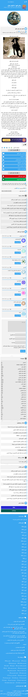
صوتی (25, 416)
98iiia (14, 507)
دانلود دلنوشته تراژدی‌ (21, 680)
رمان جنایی (23, 401)
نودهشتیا (14, 510)
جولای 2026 (24, 526)
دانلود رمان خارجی (22, 377)
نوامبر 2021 (24, 567)
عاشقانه (6, 665)
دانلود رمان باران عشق (19, 29)
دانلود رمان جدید (18, 32)
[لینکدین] (7, 148)
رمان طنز (24, 405)
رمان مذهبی (23, 412)
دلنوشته (24, 386)
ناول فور (12, 665)
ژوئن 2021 (24, 576)
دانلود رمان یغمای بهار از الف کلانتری (18, 224)
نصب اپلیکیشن (7, 140)
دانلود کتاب (23, 384)
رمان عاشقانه (23, 33)
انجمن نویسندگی (7, 678)
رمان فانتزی (23, 410)
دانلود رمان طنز (22, 678)
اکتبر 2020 (24, 599)
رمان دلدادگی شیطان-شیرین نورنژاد (19, 444)
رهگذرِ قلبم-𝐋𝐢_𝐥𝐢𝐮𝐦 (22, 450)
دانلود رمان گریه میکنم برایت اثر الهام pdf (17, 215)
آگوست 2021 (23, 570)
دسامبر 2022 (23, 555)
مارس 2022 (24, 564)
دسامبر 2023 (23, 541)
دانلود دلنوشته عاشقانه (21, 364)
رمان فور (23, 661)
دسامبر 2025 (23, 532)
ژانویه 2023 (24, 553)
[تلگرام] (9, 148)
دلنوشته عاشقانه (22, 388)
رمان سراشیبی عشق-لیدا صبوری (19, 441)
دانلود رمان (23, 32)
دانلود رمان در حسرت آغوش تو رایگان (18, 199)
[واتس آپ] (11, 148)
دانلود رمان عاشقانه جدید (20, 382)
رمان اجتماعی (23, 390)
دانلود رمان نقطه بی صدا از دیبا (20, 221)
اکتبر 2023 (24, 544)
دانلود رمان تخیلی (22, 371)
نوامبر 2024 (24, 538)
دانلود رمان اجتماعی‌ (11, 670)
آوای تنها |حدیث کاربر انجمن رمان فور (14, 135)
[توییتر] (5, 148)
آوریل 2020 (24, 610)
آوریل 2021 (24, 581)
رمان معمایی (23, 414)
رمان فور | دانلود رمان (7, 691)
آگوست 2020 (23, 605)
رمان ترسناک (23, 399)
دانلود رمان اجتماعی (22, 369)
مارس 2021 (24, 584)
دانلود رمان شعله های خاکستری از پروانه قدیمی (16, 227)
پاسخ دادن (17, 242)
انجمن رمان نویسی (12, 668)
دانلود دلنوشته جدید (21, 670)
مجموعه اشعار (23, 418)
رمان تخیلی (23, 395)
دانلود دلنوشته (22, 673)
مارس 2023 (24, 547)
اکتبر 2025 (24, 535)
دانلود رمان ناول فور (22, 675)
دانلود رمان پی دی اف (20, 184)
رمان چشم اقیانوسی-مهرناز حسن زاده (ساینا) (17, 427)
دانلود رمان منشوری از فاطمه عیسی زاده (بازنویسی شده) (14, 212)
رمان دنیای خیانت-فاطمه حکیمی (19, 430)
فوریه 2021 (24, 587)
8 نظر (15, 188)
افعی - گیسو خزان (22, 438)
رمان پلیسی (23, 392)
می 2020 (24, 608)
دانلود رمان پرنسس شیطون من (20, 202)
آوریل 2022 (24, 561)
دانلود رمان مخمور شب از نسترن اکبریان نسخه (16, 205)
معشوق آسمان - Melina (21, 435)
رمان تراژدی (23, 397)
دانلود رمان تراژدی (22, 373)
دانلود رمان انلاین (12, 680)
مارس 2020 (24, 613)
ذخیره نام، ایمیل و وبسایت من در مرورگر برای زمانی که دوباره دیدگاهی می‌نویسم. (14, 346)
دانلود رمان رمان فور (22, 668)
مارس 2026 (24, 529)
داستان (24, 362)
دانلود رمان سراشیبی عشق (14, 133)
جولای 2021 (24, 573)
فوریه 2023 (24, 550)
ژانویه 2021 (24, 590)
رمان (5, 668)
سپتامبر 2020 (23, 602)
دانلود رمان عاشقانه (12, 32)
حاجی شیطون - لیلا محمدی (20, 447)
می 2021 (24, 579)
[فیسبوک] (2, 148)
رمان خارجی (23, 403)
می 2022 (24, 558)
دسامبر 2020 (23, 593)
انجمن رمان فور (12, 663)
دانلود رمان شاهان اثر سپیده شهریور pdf (18, 218)
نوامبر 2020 (24, 596)
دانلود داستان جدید (13, 673)
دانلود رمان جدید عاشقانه (21, 682)
